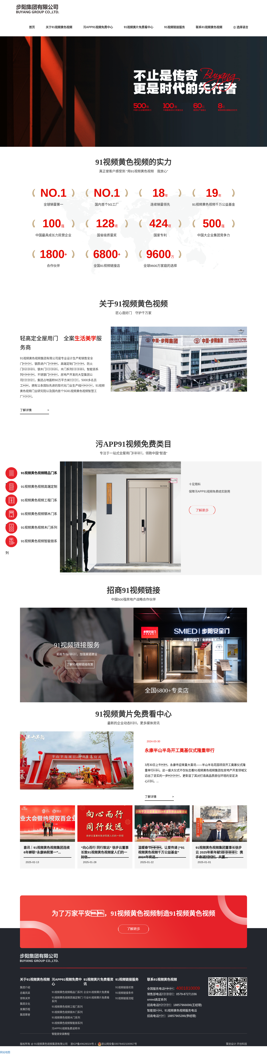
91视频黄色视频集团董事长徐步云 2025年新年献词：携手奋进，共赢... (219, 852)
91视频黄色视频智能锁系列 (67, 1022)
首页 (32, 27)
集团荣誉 (25, 1014)
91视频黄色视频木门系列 (66, 1017)
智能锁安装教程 (61, 1033)
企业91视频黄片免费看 (96, 992)
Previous (5, 86)
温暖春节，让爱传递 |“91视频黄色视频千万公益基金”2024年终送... (161, 852)
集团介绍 (25, 987)
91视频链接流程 (124, 998)
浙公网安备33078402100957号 (119, 1043)
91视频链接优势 (124, 987)
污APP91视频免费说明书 (66, 1028)
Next (261, 86)
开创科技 (242, 1043)
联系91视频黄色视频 (209, 27)
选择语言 (242, 27)
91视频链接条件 (124, 992)
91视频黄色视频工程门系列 (67, 1006)
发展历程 (25, 1009)
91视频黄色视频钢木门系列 (67, 1012)
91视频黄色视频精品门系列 (67, 992)
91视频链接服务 (174, 27)
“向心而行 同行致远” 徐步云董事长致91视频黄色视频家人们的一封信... (105, 852)
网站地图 (5, 1052)
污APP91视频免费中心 (98, 27)
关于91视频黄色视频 (59, 27)
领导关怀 (25, 998)
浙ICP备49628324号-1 (83, 1043)
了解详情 (27, 410)
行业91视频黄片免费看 (96, 997)
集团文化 (25, 1003)
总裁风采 (25, 992)
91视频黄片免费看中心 (138, 27)
